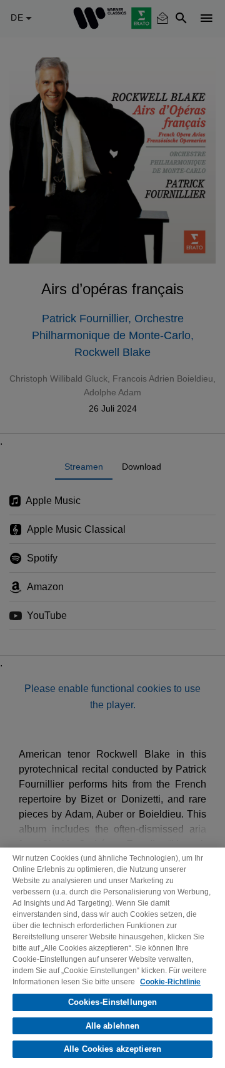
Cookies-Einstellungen (113, 1002)
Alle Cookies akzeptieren (112, 1049)
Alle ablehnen (113, 1026)
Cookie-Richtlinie (170, 981)
